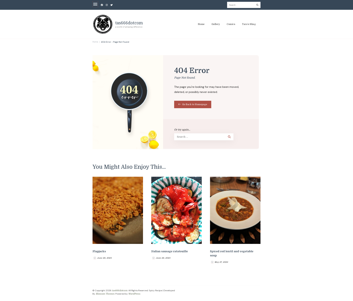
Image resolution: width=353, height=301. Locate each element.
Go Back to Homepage (194, 104)
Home (201, 24)
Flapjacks (99, 251)
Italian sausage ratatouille (169, 251)
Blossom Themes (105, 294)
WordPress (134, 294)
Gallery (216, 24)
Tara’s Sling (249, 24)
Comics (231, 24)
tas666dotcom (129, 23)
